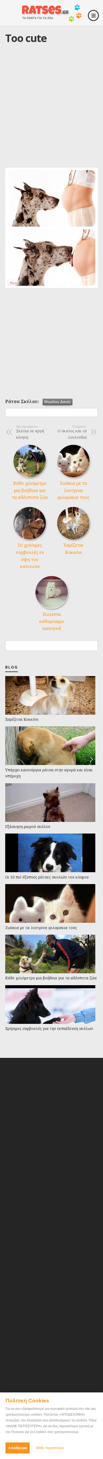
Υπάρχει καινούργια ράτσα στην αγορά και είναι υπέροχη (49, 773)
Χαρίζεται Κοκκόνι (21, 719)
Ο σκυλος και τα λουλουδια (72, 432)
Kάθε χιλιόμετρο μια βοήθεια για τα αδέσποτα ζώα (30, 490)
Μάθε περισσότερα (50, 1448)
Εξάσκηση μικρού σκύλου (27, 826)
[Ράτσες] (52, 20)
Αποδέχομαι (17, 1448)
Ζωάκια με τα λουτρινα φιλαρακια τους (73, 490)
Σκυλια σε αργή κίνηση (30, 432)
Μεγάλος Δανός (57, 402)
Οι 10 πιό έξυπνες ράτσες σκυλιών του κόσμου (47, 877)
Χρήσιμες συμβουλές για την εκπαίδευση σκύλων (49, 1028)
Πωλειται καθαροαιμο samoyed (51, 621)
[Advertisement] (51, 111)
